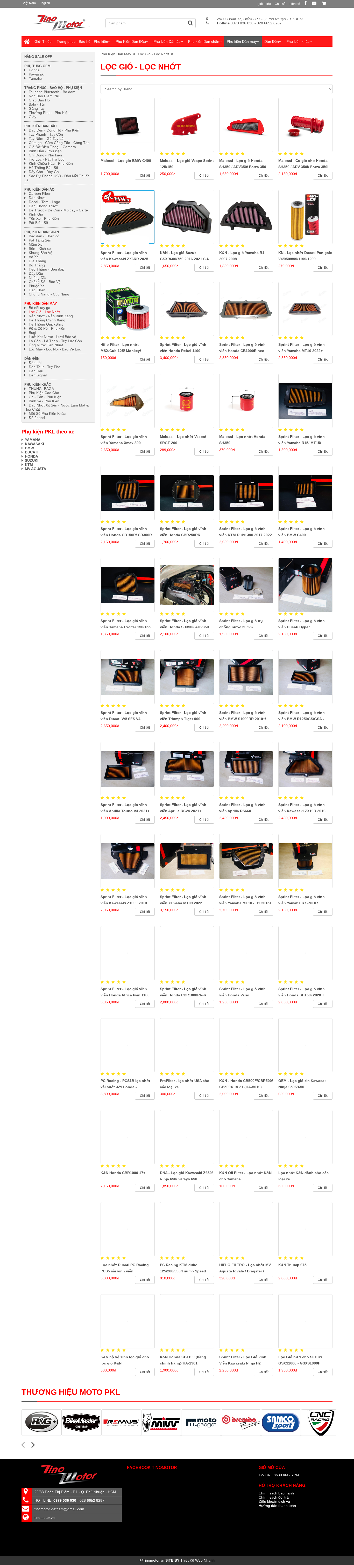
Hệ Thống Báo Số (43, 168)
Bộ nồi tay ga (39, 308)
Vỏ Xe (34, 257)
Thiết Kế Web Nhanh (197, 1560)
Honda (34, 70)
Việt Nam (29, 3)
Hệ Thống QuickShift (46, 324)
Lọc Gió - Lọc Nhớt (154, 54)
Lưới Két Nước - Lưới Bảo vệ (52, 337)
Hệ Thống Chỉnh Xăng (47, 320)
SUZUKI (31, 460)
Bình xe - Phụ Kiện (44, 401)
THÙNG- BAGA (41, 389)
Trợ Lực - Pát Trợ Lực (47, 159)
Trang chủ (27, 41)
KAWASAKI (34, 444)
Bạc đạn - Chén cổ (44, 236)
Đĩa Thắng (37, 261)
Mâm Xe (36, 244)
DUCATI (31, 452)
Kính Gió (36, 214)
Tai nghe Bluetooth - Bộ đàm (52, 92)
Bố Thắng (37, 265)
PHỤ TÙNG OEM (37, 66)
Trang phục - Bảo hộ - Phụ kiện (82, 41)
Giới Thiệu (43, 41)
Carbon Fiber (40, 193)
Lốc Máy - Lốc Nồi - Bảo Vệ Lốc (55, 349)
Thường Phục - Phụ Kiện (49, 113)
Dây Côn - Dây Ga (44, 172)
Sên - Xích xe (40, 248)
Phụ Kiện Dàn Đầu (131, 41)
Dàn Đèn (271, 41)
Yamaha (35, 78)
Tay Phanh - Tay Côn (46, 134)
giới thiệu (264, 4)
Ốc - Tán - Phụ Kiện (45, 397)
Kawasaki (36, 74)
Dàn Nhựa (37, 198)
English (44, 3)
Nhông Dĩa (37, 277)
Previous (23, 1444)
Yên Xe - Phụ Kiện (44, 218)
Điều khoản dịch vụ (274, 1501)
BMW (29, 448)
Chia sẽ (280, 4)
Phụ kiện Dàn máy (242, 41)
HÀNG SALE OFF (38, 57)
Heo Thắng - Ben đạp (46, 269)
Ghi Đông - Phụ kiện (45, 155)
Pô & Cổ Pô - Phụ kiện (47, 328)
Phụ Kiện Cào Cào (44, 393)
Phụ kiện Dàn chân (203, 41)
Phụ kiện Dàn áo (167, 41)
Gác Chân (37, 290)
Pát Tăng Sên (40, 240)
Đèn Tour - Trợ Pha (44, 367)
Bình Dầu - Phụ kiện (45, 151)
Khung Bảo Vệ (40, 253)
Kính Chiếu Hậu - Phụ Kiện (51, 163)
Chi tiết (145, 175)
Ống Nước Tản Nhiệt (46, 345)
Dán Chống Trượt (43, 206)
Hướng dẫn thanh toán (277, 1506)
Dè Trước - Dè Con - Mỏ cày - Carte (58, 210)
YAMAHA (32, 440)
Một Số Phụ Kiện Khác (47, 413)
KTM (29, 465)
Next (33, 1444)
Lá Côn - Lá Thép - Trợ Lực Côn (55, 341)
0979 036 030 (235, 23)
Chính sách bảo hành (276, 1493)
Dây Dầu (36, 273)
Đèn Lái (35, 363)
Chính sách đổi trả (274, 1497)
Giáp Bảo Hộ (39, 100)
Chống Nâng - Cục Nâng (49, 294)
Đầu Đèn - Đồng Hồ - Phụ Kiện (54, 130)
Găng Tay (37, 108)
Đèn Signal (38, 375)
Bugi (32, 332)
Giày (32, 117)
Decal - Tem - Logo (44, 202)
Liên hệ (294, 4)
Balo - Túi (37, 104)
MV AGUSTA (35, 469)
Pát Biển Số (38, 222)
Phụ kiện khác (297, 41)
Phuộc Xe (37, 286)
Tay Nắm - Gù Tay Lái (46, 138)
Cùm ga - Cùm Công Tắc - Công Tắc (59, 143)
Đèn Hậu (36, 371)
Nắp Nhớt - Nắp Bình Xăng (51, 316)
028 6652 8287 (269, 23)
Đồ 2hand (37, 418)
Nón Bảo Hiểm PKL (44, 96)
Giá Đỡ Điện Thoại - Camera (52, 147)
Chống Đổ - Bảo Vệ (45, 282)
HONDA (32, 456)
